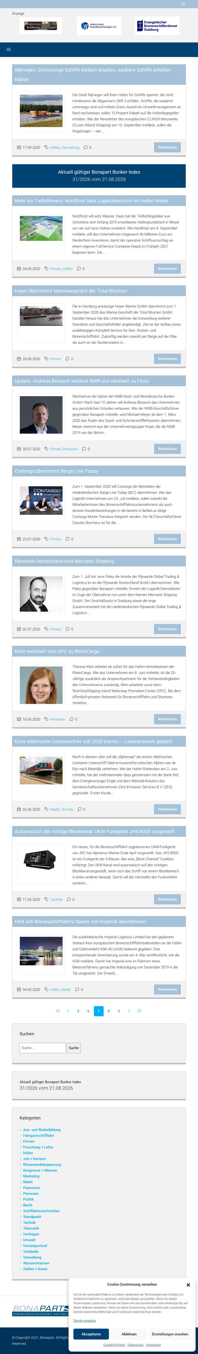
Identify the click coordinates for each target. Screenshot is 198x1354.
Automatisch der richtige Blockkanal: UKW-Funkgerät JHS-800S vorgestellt (95, 831)
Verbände (30, 1251)
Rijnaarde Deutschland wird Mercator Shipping (64, 561)
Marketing (31, 1176)
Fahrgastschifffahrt (38, 1135)
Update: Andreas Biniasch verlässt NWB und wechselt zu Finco (82, 381)
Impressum (153, 1345)
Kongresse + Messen (40, 1170)
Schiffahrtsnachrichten (41, 1211)
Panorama (31, 1188)
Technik (67, 809)
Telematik (31, 1228)
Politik (28, 1199)
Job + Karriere (34, 1159)
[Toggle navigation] (183, 4)
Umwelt (29, 1240)
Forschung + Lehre (38, 1147)
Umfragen (31, 1234)
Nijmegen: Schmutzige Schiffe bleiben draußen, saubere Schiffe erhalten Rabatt (93, 74)
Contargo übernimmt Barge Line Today (56, 471)
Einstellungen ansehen (170, 1334)
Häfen (55, 147)
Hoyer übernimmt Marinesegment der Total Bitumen (71, 291)
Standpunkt (32, 1217)
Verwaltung (70, 147)
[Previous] (58, 1011)
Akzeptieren (91, 1334)
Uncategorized (35, 1246)
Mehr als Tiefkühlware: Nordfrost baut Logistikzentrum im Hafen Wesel (91, 201)
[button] (188, 1284)
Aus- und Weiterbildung (42, 1130)
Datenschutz (135, 1345)
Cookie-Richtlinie (114, 1345)
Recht (27, 1205)
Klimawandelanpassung (42, 1164)
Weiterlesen (167, 147)
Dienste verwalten (84, 1320)
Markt (54, 809)
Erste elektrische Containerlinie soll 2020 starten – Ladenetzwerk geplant (93, 741)
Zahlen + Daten (35, 1269)
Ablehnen (129, 1334)
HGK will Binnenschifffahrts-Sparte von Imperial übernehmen (80, 921)
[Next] (129, 1011)
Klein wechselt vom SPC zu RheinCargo (57, 651)
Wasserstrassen (36, 1263)
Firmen (55, 269)
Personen (70, 449)
